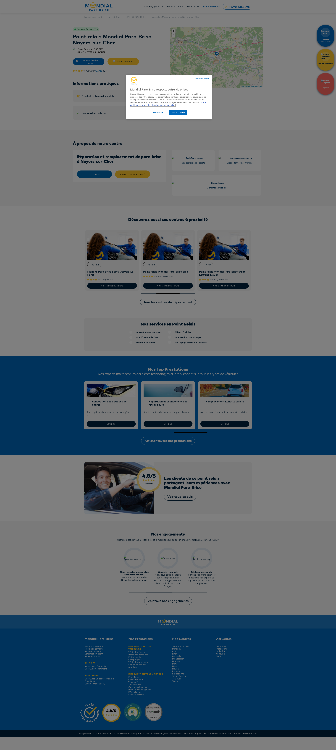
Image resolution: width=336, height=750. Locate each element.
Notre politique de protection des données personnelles (168, 103)
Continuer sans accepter (201, 78)
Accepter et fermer (178, 112)
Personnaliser (158, 112)
